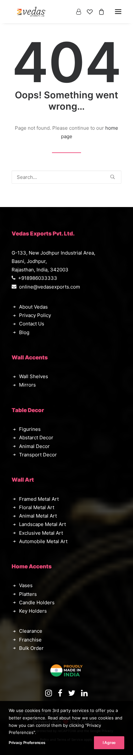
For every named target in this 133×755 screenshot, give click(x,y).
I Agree (109, 742)
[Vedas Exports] (31, 11)
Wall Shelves (33, 376)
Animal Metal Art (38, 516)
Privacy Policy (35, 315)
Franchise (30, 640)
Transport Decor (38, 455)
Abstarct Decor (36, 437)
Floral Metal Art (36, 507)
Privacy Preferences (27, 742)
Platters (28, 594)
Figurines (30, 429)
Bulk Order (31, 648)
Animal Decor (34, 446)
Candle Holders (37, 602)
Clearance (30, 631)
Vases (26, 585)
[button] (112, 177)
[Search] (66, 177)
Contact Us (31, 324)
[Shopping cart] (98, 12)
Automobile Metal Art (43, 541)
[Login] (75, 12)
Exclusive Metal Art (41, 533)
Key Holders (33, 611)
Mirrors (27, 385)
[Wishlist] (87, 12)
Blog (24, 332)
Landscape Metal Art (42, 524)
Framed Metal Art (39, 499)
